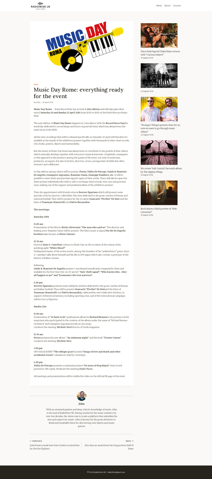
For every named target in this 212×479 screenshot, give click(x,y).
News (159, 5)
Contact (177, 5)
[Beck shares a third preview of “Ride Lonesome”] (161, 193)
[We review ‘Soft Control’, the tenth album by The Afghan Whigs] (161, 152)
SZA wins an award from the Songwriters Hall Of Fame (109, 445)
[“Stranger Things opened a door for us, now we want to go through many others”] (161, 109)
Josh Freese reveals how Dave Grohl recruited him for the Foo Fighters (55, 445)
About (167, 5)
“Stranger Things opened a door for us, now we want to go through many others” (160, 128)
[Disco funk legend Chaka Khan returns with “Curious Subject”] (161, 35)
